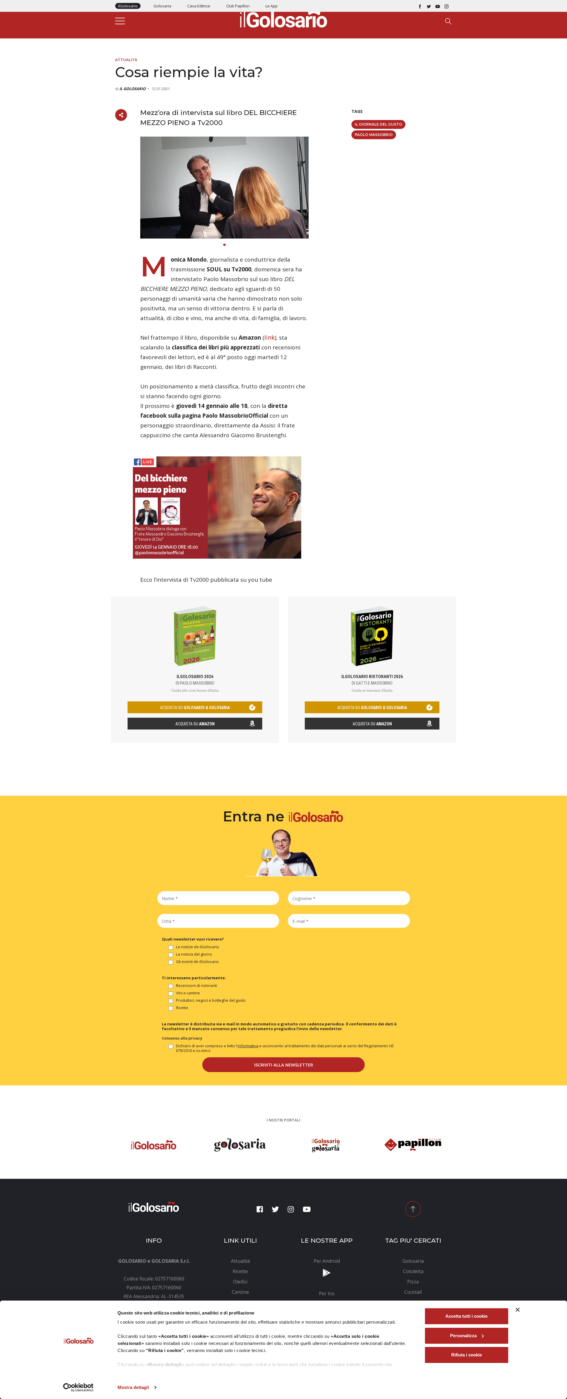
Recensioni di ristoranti (196, 985)
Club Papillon (238, 6)
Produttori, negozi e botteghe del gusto (211, 1000)
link (269, 337)
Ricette (182, 1007)
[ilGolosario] (283, 18)
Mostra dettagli (133, 1387)
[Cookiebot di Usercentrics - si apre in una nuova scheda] (78, 1387)
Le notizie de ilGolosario (197, 946)
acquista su (195, 707)
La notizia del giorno (194, 954)
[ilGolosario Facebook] (420, 6)
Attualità (126, 59)
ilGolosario (128, 6)
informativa (248, 1045)
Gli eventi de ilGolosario (197, 961)
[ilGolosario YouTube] (437, 6)
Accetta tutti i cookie (466, 1316)
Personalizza (463, 1335)
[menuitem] (240, 1261)
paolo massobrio (374, 134)
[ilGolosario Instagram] (446, 6)
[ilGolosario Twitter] (428, 6)
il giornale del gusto (378, 124)
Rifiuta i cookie (466, 1354)
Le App (271, 6)
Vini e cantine (188, 993)
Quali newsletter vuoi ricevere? (193, 939)
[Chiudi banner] (518, 1310)
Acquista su (195, 724)
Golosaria (162, 6)
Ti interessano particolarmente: (194, 977)
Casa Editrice (198, 6)
